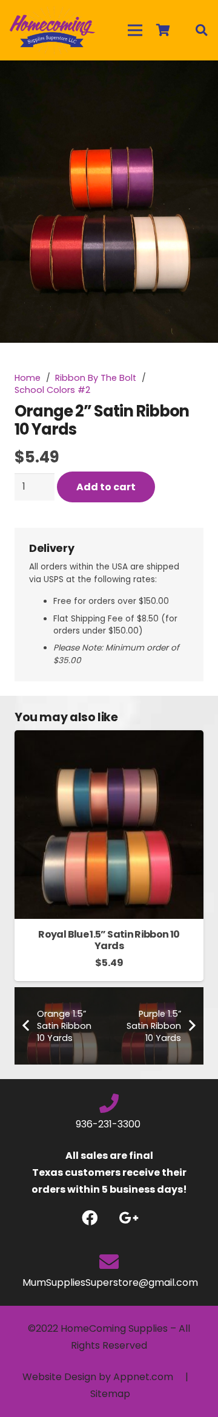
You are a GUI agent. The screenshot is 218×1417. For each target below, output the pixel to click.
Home (28, 378)
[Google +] (128, 1217)
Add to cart (106, 487)
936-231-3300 (109, 1124)
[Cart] (163, 30)
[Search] (201, 30)
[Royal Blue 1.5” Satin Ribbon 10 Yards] (109, 738)
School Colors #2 (52, 390)
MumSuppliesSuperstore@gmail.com (109, 1282)
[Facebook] (89, 1217)
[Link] (52, 30)
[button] (198, 79)
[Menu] (135, 30)
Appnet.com (143, 1377)
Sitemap (110, 1394)
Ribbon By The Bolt (95, 378)
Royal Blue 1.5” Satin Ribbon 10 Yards (108, 940)
